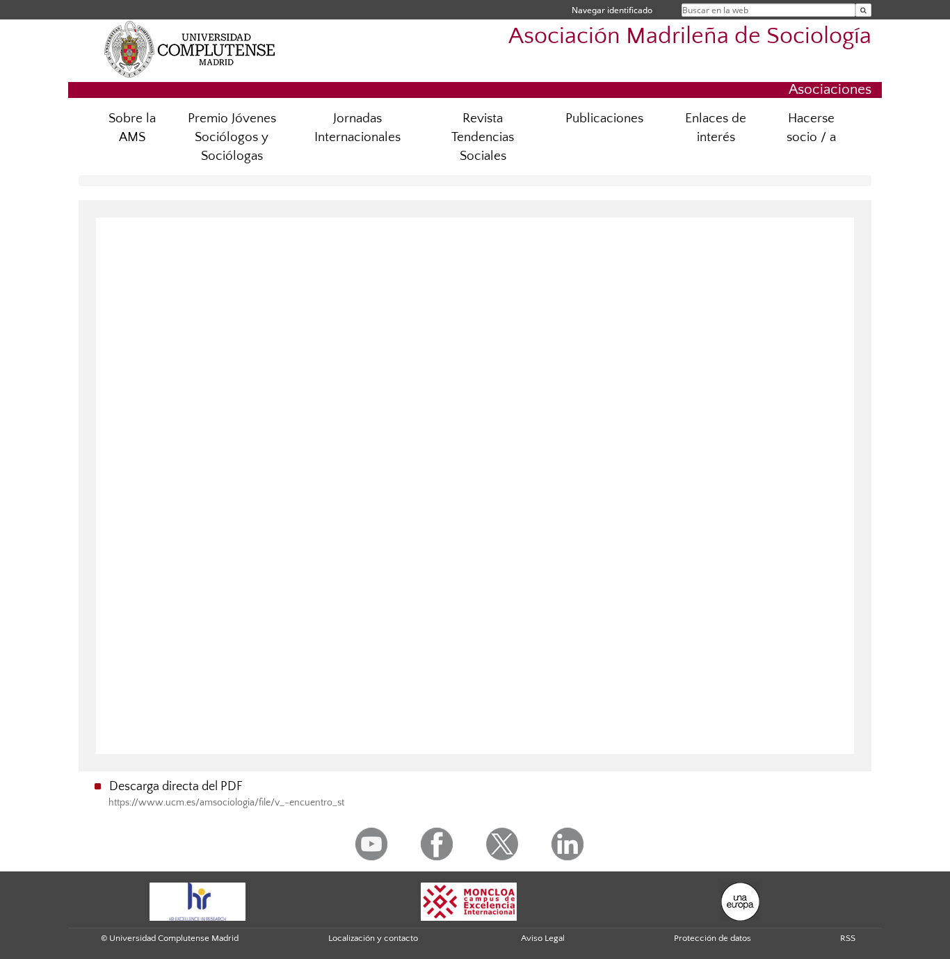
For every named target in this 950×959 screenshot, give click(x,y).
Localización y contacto (373, 938)
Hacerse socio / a (811, 128)
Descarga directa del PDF (176, 787)
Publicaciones (604, 118)
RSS (847, 938)
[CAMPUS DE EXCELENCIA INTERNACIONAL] (469, 900)
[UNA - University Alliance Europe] (740, 900)
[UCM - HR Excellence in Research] (197, 900)
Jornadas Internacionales (357, 128)
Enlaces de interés (715, 128)
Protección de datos (712, 938)
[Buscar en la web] (863, 10)
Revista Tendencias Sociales (482, 137)
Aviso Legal (543, 938)
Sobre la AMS (132, 128)
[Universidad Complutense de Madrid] (190, 48)
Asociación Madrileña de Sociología (689, 36)
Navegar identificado (612, 10)
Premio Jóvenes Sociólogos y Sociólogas (232, 137)
